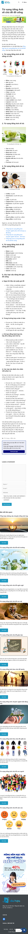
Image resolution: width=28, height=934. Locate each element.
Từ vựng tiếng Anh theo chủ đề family (12, 669)
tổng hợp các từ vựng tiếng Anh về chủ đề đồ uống (14, 48)
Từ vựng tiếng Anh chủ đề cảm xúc (11, 808)
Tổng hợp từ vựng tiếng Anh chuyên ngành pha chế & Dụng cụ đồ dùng (16, 230)
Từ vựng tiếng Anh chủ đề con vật (11, 601)
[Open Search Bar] (19, 2)
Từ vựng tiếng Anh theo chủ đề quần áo (13, 739)
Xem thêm (4, 542)
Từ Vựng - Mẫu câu (10, 438)
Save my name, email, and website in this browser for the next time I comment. (14, 498)
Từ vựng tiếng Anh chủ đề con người (12, 771)
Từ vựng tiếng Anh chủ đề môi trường (12, 547)
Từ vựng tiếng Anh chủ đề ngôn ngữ (12, 585)
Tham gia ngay (14, 451)
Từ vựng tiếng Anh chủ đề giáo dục (11, 635)
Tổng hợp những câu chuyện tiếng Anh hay (14, 516)
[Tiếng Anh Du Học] (5, 2)
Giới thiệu (6, 929)
